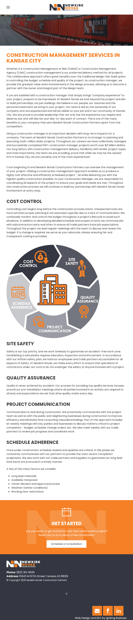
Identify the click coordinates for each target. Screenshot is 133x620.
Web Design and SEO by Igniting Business (101, 618)
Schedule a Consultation (66, 544)
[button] (8, 7)
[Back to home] (67, 7)
